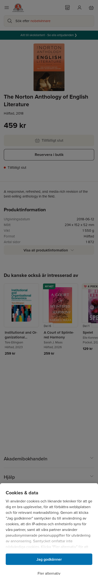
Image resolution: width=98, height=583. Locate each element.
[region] (49, 533)
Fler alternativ (49, 573)
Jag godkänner (49, 559)
